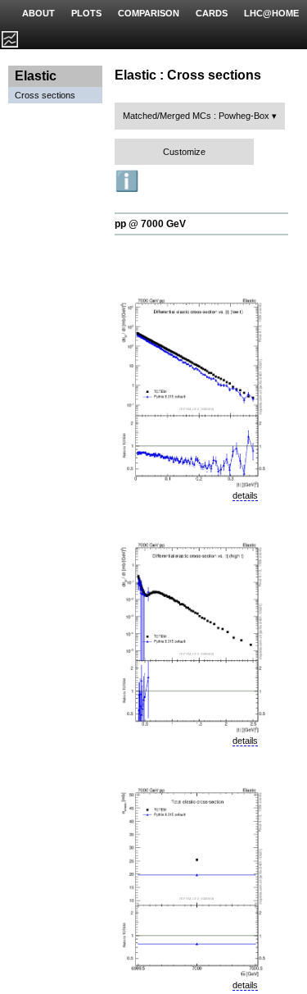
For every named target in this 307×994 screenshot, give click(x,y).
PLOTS (86, 13)
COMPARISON (148, 13)
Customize (184, 152)
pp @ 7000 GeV (150, 224)
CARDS (212, 13)
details (245, 495)
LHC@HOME (271, 13)
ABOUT (38, 13)
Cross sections (45, 95)
